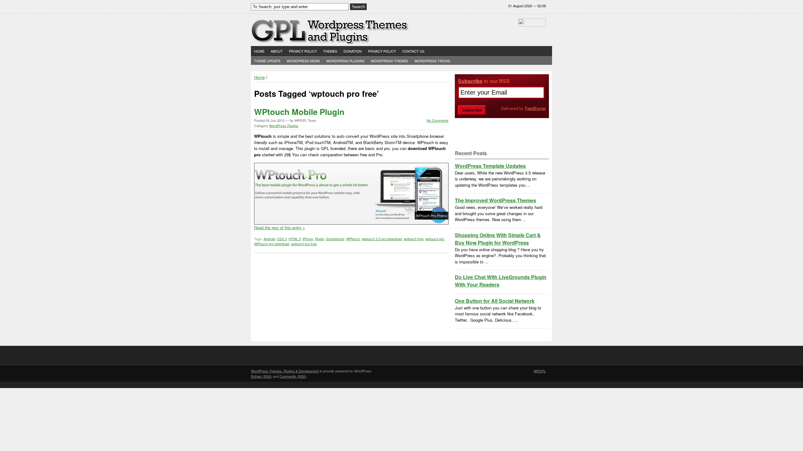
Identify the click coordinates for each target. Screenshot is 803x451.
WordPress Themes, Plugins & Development (285, 370)
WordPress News (303, 60)
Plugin (319, 238)
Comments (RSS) (292, 376)
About (277, 51)
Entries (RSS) (261, 376)
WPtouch (353, 238)
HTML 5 (295, 238)
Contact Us (413, 51)
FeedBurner (535, 108)
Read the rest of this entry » (279, 228)
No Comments (438, 120)
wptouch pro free (304, 243)
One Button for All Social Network (494, 300)
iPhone (308, 238)
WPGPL (540, 370)
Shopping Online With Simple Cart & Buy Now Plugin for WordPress (498, 238)
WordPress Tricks (432, 60)
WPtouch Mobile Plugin (299, 111)
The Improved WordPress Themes (495, 200)
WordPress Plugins (345, 60)
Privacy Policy (303, 51)
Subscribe (470, 81)
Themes (330, 51)
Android (269, 238)
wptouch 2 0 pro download (382, 238)
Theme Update (267, 60)
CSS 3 (282, 238)
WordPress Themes (389, 60)
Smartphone (335, 238)
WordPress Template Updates (490, 165)
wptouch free (413, 238)
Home (259, 51)
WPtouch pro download (271, 243)
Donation (352, 51)
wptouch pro (434, 238)
